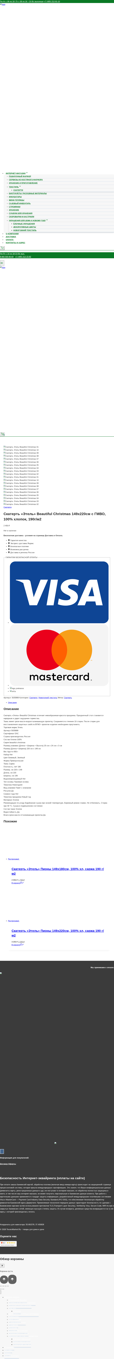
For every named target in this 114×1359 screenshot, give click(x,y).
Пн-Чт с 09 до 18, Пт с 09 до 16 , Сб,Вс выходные (21, 1)
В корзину (16, 883)
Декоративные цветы (24, 227)
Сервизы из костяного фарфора (26, 180)
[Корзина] (2, 248)
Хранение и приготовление (23, 183)
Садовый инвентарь (20, 203)
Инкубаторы (15, 197)
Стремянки (14, 207)
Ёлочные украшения (24, 224)
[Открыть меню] (2, 263)
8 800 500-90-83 (6, 257)
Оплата (9, 240)
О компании (12, 234)
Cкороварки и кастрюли (21, 217)
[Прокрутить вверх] (4, 1280)
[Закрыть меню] (0, 1292)
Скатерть (68, 698)
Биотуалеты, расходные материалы (28, 193)
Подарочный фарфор (20, 176)
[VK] (2, 1151)
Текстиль (12, 1308)
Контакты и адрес (15, 243)
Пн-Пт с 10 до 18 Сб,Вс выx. (12, 254)
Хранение (14, 210)
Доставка (11, 237)
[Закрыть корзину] (2, 1266)
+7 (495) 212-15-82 (23, 257)
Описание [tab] (12, 703)
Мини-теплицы (16, 200)
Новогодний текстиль (25, 230)
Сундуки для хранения (20, 213)
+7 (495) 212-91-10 (52, 1)
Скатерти (18, 190)
